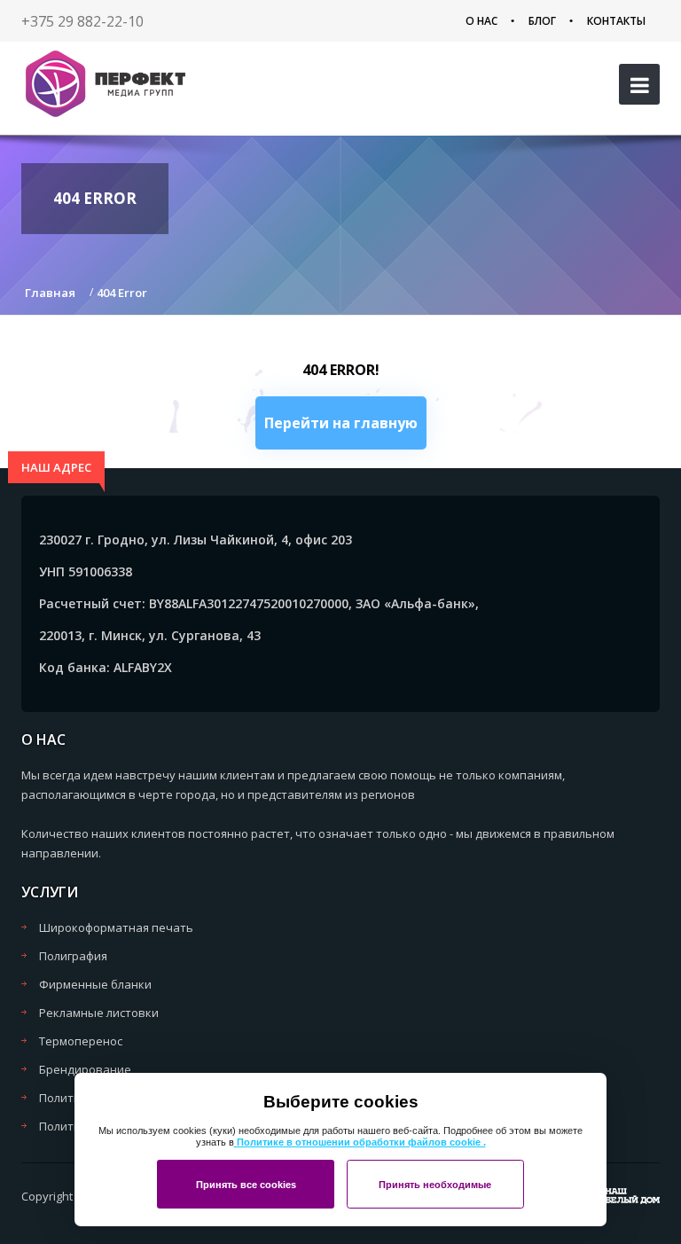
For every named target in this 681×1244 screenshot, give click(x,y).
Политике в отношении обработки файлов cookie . (360, 1142)
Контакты (616, 20)
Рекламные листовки (99, 1013)
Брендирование (85, 1069)
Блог (542, 20)
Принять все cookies (246, 1184)
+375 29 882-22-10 (82, 21)
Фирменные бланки (95, 984)
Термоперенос (80, 1041)
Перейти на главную (341, 423)
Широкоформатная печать (116, 927)
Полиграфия (73, 956)
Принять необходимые (435, 1184)
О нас (481, 20)
